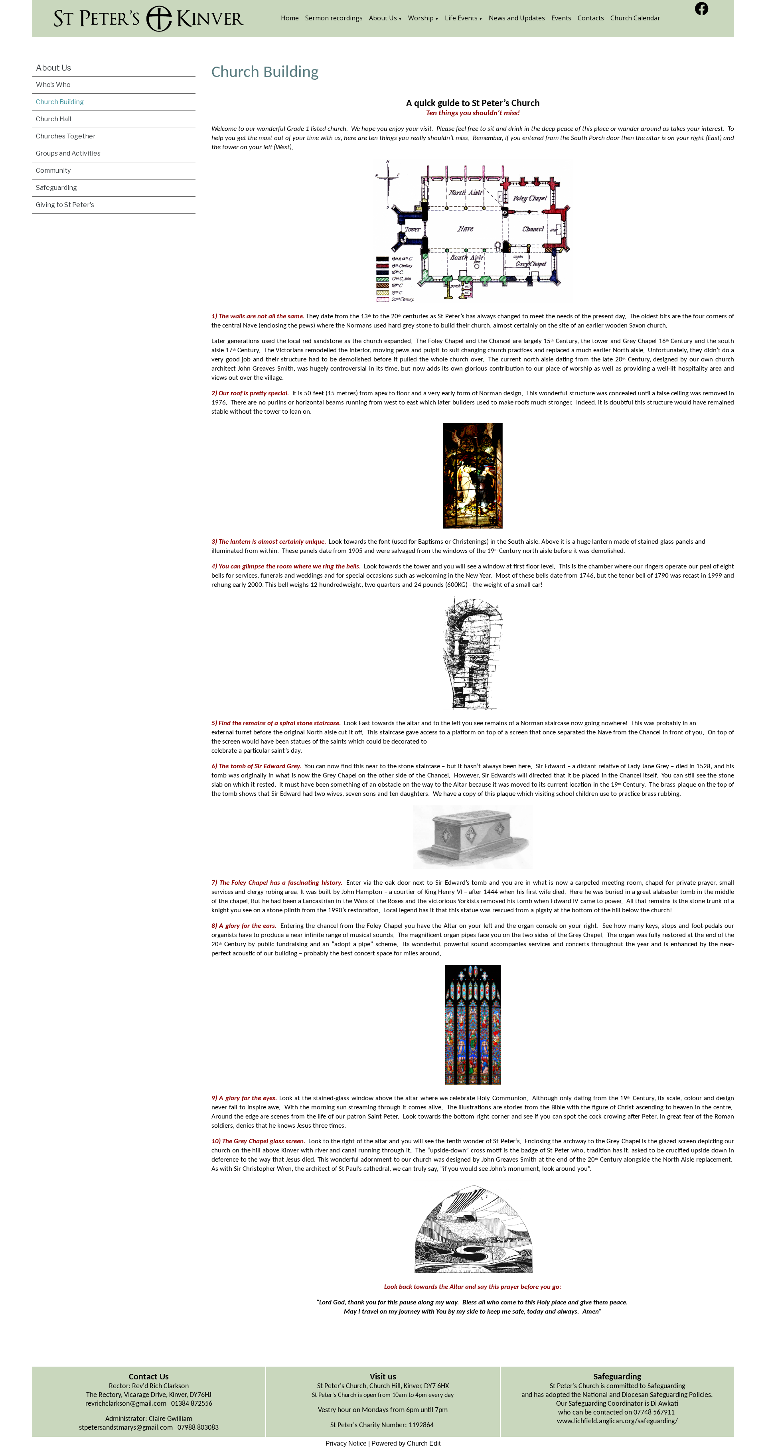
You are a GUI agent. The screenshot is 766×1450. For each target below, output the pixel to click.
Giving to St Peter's (65, 205)
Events (561, 18)
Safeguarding (56, 187)
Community (53, 170)
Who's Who (53, 85)
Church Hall (53, 119)
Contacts (591, 18)
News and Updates (517, 18)
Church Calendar (635, 18)
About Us (383, 18)
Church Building (60, 102)
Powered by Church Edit (405, 1443)
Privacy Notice (346, 1443)
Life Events (461, 18)
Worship (421, 18)
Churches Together (66, 136)
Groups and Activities (68, 153)
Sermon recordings (334, 18)
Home (290, 18)
